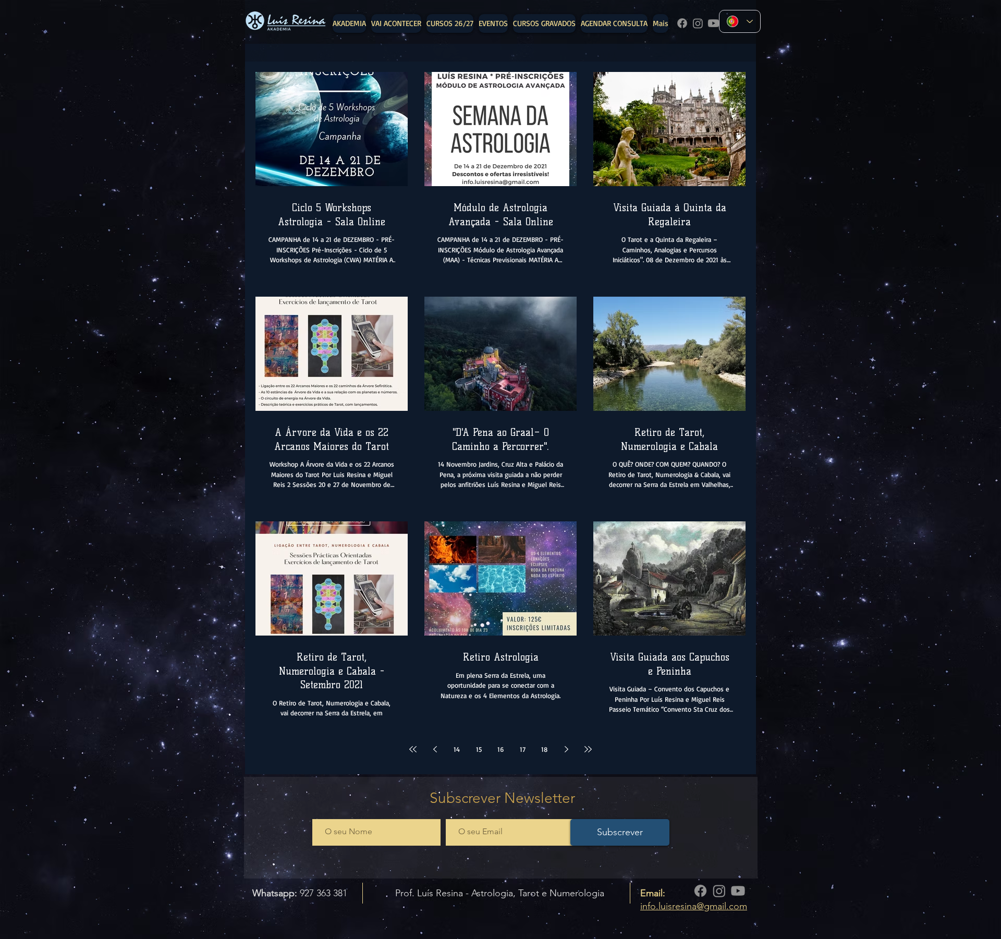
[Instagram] (697, 23)
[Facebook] (682, 23)
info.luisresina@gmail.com (693, 906)
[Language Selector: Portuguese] (740, 21)
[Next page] (566, 749)
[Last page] (588, 749)
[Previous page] (434, 749)
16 (500, 749)
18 (544, 749)
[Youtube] (713, 23)
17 (523, 749)
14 (457, 749)
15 (479, 749)
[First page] (413, 749)
